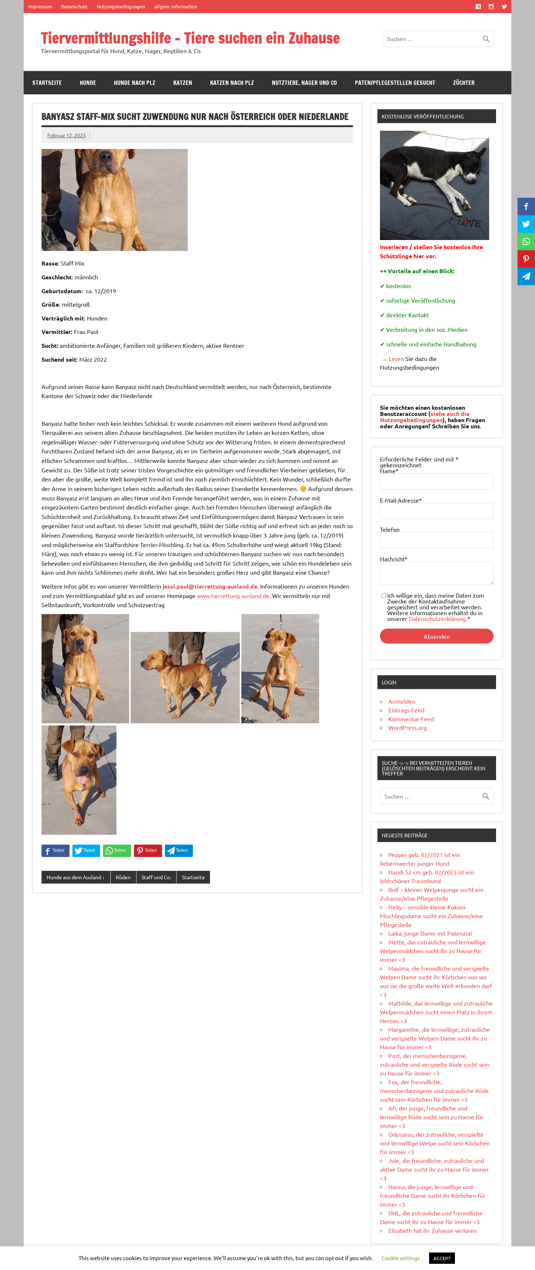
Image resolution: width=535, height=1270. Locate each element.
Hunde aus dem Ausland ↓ (76, 877)
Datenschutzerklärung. (438, 618)
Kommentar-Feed (411, 718)
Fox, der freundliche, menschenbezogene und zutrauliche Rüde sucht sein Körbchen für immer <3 (434, 1090)
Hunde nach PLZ (134, 83)
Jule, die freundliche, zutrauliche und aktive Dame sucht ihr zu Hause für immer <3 (434, 1169)
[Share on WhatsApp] (117, 851)
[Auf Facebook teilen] (55, 851)
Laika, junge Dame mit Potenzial (430, 933)
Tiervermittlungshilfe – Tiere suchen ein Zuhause (190, 37)
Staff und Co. (156, 877)
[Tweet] (86, 851)
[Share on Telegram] (179, 851)
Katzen (182, 83)
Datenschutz (74, 6)
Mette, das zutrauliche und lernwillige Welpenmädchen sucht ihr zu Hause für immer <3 (433, 950)
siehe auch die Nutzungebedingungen (424, 417)
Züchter (464, 83)
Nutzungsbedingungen (121, 6)
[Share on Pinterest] (148, 851)
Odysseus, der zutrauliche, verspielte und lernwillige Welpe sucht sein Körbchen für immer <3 (435, 1143)
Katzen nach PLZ (232, 83)
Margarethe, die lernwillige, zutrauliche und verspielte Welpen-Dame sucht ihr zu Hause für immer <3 (435, 1038)
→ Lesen (392, 358)
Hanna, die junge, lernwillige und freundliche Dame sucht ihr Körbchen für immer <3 (432, 1195)
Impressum (40, 6)
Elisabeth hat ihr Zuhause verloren (432, 1230)
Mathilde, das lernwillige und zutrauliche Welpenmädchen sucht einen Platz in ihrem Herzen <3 (436, 1011)
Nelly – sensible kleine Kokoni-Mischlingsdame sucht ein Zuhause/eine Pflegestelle (431, 915)
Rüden (123, 877)
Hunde (88, 83)
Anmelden (401, 701)
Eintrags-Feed (406, 709)
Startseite (47, 83)
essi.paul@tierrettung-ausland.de (210, 586)
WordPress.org (407, 727)
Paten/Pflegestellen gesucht (395, 83)
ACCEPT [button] (442, 1258)
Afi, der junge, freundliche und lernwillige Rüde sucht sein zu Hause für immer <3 (431, 1116)
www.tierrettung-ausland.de (233, 595)
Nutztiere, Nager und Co (304, 83)
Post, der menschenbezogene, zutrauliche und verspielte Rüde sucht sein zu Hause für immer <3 (435, 1064)
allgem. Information (175, 6)
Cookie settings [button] (400, 1257)
